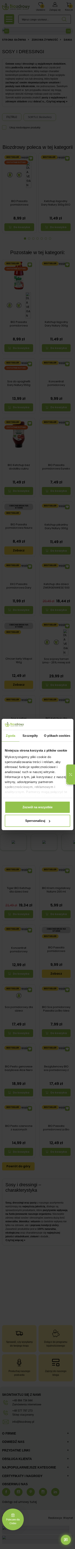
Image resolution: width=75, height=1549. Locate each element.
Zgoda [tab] (10, 735)
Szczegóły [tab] (30, 735)
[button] (70, 774)
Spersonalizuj (35, 820)
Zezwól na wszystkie (37, 807)
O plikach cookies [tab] (57, 735)
